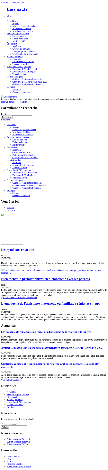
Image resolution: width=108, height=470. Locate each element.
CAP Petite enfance (21, 49)
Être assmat (12, 44)
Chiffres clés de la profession (25, 54)
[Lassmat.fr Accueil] (9, 97)
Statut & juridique (14, 56)
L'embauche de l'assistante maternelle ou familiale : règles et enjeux (50, 303)
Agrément (16, 46)
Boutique (11, 87)
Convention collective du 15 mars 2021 (29, 82)
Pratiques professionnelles (23, 51)
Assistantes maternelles (22, 31)
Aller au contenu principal (12, 2)
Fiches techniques (20, 38)
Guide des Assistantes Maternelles (27, 79)
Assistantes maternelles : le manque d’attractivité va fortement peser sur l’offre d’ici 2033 (52, 347)
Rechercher (6, 114)
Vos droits (16, 59)
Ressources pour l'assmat (18, 33)
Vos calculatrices (19, 74)
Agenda (15, 23)
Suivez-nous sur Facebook (18, 439)
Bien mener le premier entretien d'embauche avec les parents (45, 279)
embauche (11, 210)
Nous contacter (13, 456)
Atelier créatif (18, 41)
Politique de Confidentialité (19, 466)
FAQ (9, 459)
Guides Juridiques (15, 77)
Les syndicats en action (17, 249)
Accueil (10, 207)
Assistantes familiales (21, 28)
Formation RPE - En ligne (24, 71)
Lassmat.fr (17, 9)
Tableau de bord (19, 64)
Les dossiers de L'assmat (23, 61)
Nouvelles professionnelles (24, 26)
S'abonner (16, 89)
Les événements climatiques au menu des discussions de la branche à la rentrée (46, 331)
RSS (9, 461)
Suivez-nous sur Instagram (18, 442)
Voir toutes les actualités (11, 380)
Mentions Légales (14, 464)
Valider (5, 427)
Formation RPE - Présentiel (24, 69)
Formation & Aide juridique (19, 66)
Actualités (11, 21)
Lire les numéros (19, 36)
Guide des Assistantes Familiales (26, 84)
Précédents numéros (21, 92)
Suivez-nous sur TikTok (17, 444)
